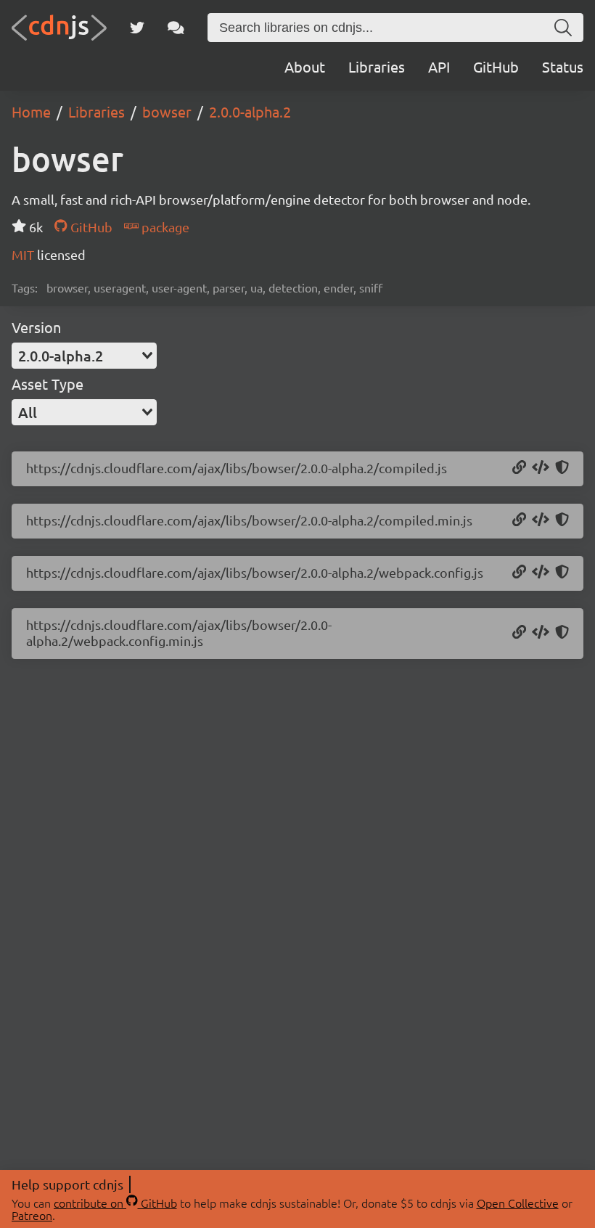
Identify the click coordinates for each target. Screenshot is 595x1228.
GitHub (496, 66)
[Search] (563, 27)
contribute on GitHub (115, 1203)
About (304, 66)
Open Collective (518, 1203)
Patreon (32, 1215)
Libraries (376, 66)
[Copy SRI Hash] (562, 468)
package (164, 226)
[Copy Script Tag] (540, 468)
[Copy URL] (519, 468)
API (439, 66)
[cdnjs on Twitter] (137, 28)
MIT (24, 254)
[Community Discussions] (176, 28)
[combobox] (84, 356)
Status (562, 66)
